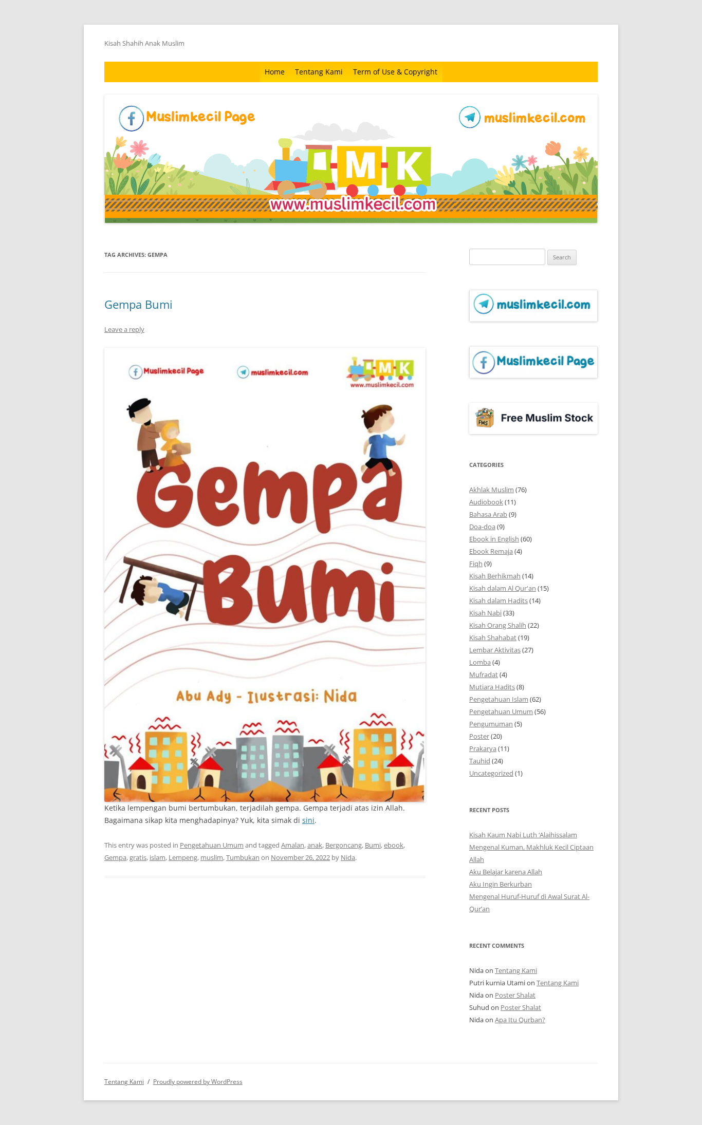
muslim (211, 857)
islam (157, 857)
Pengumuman (491, 723)
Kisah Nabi (485, 612)
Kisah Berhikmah (495, 575)
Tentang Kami (319, 72)
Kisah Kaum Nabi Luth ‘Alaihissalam (523, 834)
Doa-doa (482, 526)
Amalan (292, 845)
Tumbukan (243, 857)
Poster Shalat (515, 995)
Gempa (115, 857)
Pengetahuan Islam (498, 699)
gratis (138, 857)
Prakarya (482, 748)
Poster (479, 736)
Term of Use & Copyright (395, 72)
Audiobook (486, 502)
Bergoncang (343, 845)
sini (308, 820)
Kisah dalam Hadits (498, 600)
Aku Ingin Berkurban (500, 884)
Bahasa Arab (488, 514)
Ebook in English (494, 538)
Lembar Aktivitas (495, 649)
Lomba (480, 662)
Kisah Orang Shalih (497, 625)
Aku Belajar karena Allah (505, 871)
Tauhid (479, 760)
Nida (348, 857)
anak (314, 845)
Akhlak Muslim (491, 489)
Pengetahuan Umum (212, 845)
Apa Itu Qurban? (520, 1019)
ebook (393, 845)
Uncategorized (491, 773)
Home (275, 72)
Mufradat (483, 674)
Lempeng (183, 857)
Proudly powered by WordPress (198, 1081)
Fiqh (476, 563)
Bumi (373, 845)
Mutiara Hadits (492, 686)
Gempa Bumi (138, 304)
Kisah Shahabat (492, 637)
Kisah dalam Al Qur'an (502, 588)
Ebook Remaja (491, 551)
